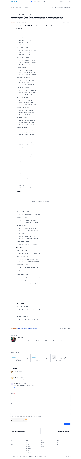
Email (12, 407)
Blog (32, 1)
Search (27, 442)
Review (12, 444)
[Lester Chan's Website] (14, 1)
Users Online (28, 448)
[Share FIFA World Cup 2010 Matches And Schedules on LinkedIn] (60, 328)
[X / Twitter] (67, 7)
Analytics (27, 444)
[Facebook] (56, 7)
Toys (57, 444)
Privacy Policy (28, 452)
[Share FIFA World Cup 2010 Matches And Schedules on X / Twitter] (58, 328)
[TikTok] (66, 7)
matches (25, 328)
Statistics (28, 446)
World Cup (35, 328)
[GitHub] (58, 7)
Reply (14, 381)
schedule (30, 328)
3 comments (68, 22)
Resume (42, 446)
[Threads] (64, 7)
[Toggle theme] (69, 1)
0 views (63, 22)
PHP (42, 444)
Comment (13, 393)
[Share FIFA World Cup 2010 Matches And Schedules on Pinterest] (65, 328)
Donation (27, 450)
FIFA (22, 328)
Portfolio (39, 1)
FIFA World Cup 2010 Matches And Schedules (37, 17)
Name (12, 403)
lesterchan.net (21, 338)
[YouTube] (69, 7)
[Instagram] (60, 7)
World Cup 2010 (13, 328)
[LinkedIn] (62, 7)
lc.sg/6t (68, 328)
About (44, 1)
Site (35, 1)
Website (12, 412)
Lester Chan (13, 22)
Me (57, 442)
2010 (19, 328)
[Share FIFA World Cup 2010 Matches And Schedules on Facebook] (62, 328)
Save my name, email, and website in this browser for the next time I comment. (26, 416)
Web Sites (43, 442)
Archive (12, 442)
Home (11, 14)
